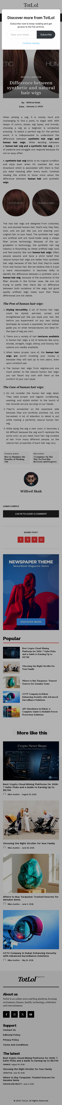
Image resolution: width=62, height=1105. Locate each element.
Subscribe (46, 34)
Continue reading (31, 43)
